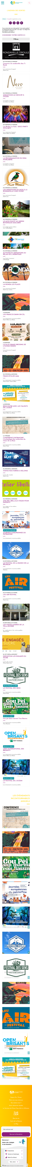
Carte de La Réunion (16, 1121)
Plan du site (16, 1118)
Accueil (9, 19)
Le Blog (16, 1124)
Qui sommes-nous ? (16, 1102)
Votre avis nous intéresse (16, 1100)
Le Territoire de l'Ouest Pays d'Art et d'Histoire (16, 1108)
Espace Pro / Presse (16, 1097)
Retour (4, 19)
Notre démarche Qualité (16, 1105)
